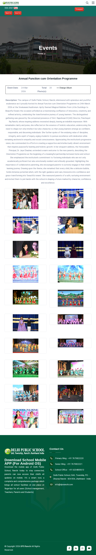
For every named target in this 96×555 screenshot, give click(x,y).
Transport (79, 9)
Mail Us (8, 13)
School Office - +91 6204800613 (69, 470)
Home (40, 53)
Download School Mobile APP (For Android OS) (25, 461)
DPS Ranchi (26, 546)
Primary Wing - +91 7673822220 (69, 458)
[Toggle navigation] (93, 2)
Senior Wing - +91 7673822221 (68, 464)
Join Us (17, 13)
